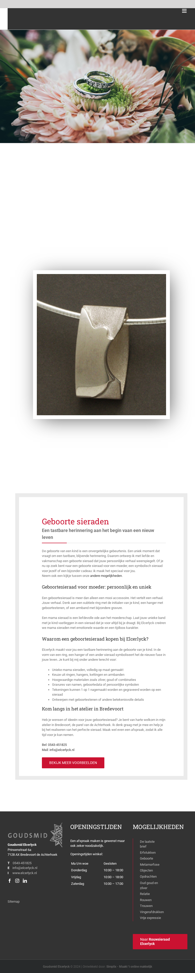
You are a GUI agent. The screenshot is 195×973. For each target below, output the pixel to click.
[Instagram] (17, 881)
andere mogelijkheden (106, 576)
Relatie (145, 894)
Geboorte (146, 858)
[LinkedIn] (25, 881)
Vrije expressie (150, 918)
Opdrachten (148, 876)
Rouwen (146, 900)
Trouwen (146, 906)
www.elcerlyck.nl (24, 873)
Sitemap (14, 901)
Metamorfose (149, 864)
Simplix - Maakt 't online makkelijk (129, 966)
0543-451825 (22, 863)
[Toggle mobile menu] (184, 11)
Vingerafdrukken (152, 912)
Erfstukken (148, 852)
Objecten (146, 870)
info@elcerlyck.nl (24, 868)
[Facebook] (10, 881)
